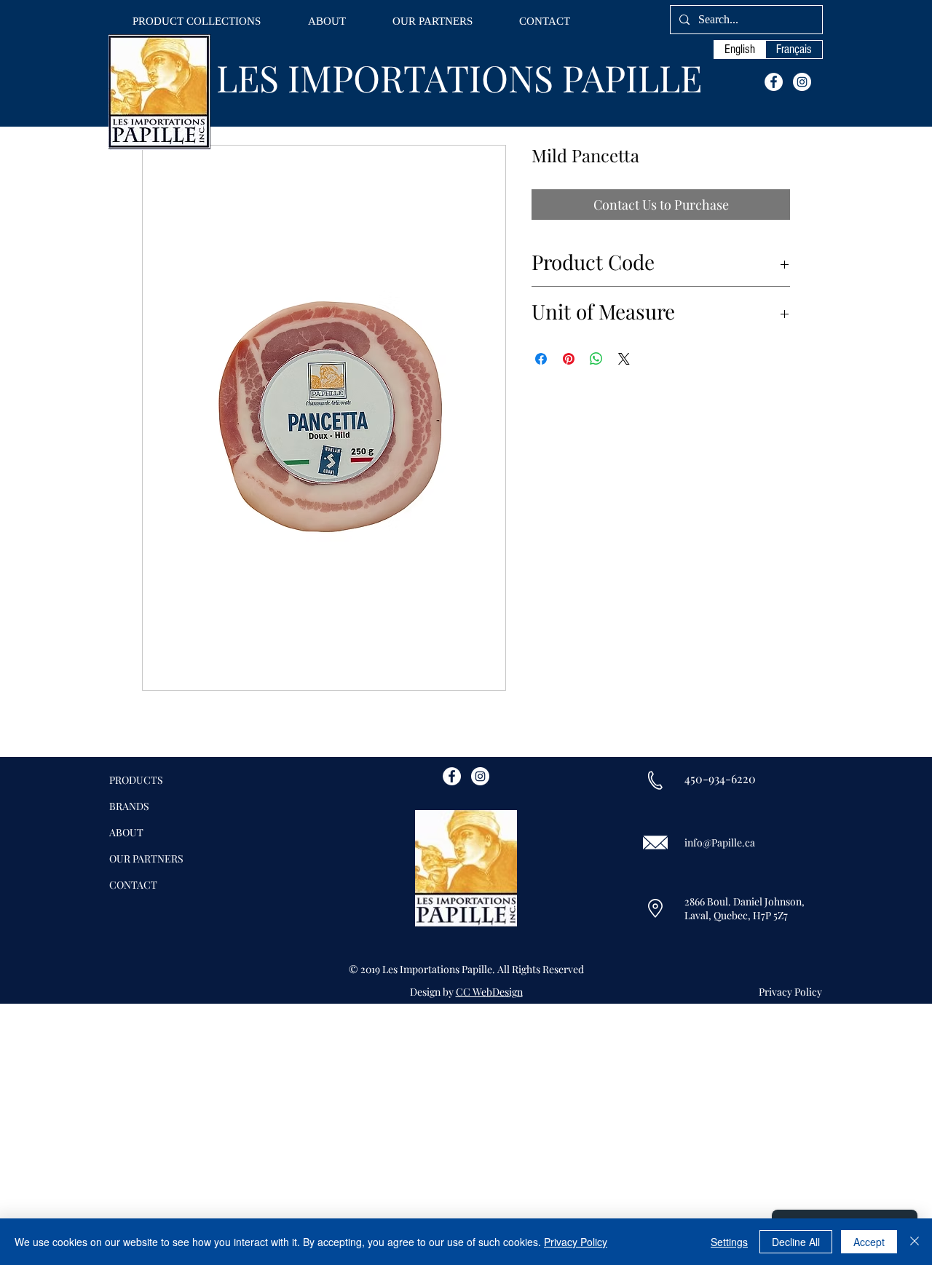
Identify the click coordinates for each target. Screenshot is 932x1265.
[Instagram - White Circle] (802, 82)
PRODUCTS (136, 780)
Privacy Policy (575, 1241)
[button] (196, 21)
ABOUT (126, 832)
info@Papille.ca (719, 842)
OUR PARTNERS (146, 858)
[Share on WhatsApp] (596, 359)
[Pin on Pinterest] (568, 359)
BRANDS (129, 806)
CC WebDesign (489, 992)
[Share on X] (624, 359)
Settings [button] (729, 1241)
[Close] (914, 1241)
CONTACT (133, 885)
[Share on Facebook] (541, 359)
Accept (869, 1241)
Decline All (796, 1241)
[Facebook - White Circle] (774, 82)
